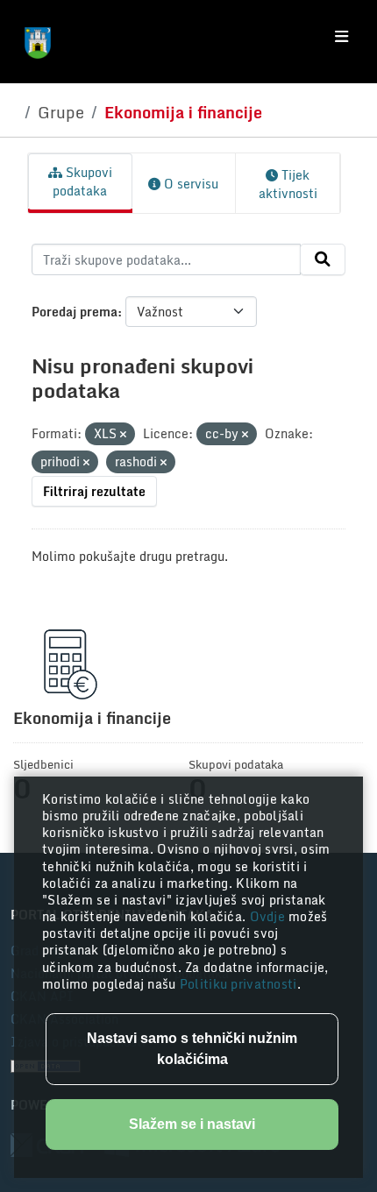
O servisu (189, 184)
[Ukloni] (123, 435)
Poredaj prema (74, 312)
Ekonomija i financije (183, 112)
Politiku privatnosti (238, 984)
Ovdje (269, 916)
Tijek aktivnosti (288, 184)
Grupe (61, 112)
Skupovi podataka (82, 181)
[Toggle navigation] (341, 37)
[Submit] (322, 259)
